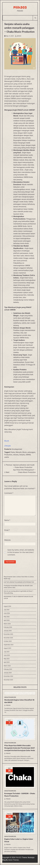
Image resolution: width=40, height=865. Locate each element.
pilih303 (19, 36)
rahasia (15, 455)
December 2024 (8, 676)
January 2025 (8, 672)
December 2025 (8, 634)
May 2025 (6, 658)
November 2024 (8, 680)
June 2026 (7, 613)
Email (7, 530)
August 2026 (7, 606)
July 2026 (6, 609)
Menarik (19, 452)
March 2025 (7, 666)
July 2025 (6, 652)
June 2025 (7, 655)
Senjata (22, 455)
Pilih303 (20, 7)
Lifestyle (7, 446)
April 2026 (7, 620)
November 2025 (8, 637)
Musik (6, 441)
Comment (8, 493)
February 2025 (8, 669)
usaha (6, 457)
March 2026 (7, 623)
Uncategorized (17, 449)
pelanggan (31, 452)
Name (7, 520)
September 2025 (8, 644)
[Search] (35, 17)
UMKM (28, 455)
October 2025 (8, 641)
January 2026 (8, 630)
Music (24, 452)
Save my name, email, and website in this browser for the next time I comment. (20, 552)
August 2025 (7, 648)
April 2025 (7, 662)
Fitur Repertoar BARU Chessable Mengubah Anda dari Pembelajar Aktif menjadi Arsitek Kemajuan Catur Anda (19, 748)
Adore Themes (13, 860)
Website (7, 540)
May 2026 (6, 616)
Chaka (12, 452)
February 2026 (8, 627)
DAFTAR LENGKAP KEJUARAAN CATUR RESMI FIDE (19, 582)
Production (8, 455)
